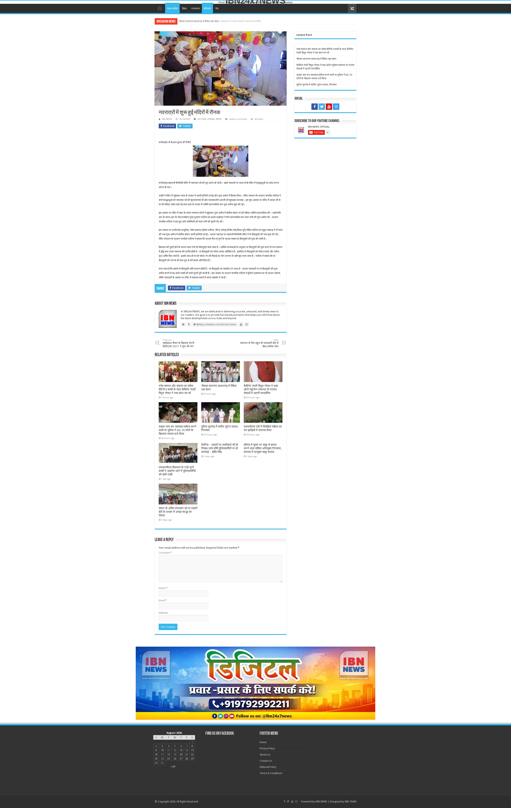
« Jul (172, 766)
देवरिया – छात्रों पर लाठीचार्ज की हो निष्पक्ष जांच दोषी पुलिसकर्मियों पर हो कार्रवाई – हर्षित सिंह (219, 448)
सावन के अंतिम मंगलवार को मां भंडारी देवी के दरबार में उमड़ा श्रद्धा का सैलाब (178, 511)
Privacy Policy (267, 748)
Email (163, 600)
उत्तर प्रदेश (172, 8)
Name (163, 588)
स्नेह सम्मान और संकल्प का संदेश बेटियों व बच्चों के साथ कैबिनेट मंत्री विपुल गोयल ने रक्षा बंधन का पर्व (177, 389)
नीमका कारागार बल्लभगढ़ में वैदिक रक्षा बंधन (316, 58)
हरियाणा (207, 8)
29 (192, 758)
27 (181, 758)
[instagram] (336, 106)
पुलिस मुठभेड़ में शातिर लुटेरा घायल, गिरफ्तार (316, 84)
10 (162, 750)
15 (192, 750)
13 (181, 750)
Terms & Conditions (271, 773)
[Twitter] (322, 106)
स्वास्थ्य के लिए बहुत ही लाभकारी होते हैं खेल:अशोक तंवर (259, 343)
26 (174, 758)
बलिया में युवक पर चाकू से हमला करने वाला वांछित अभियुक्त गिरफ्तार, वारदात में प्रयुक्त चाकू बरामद (263, 448)
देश (216, 8)
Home (160, 8)
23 (156, 758)
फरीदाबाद (211, 119)
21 (186, 754)
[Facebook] (314, 106)
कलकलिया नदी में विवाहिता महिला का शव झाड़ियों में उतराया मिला (263, 428)
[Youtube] (329, 106)
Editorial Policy (268, 766)
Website (163, 612)
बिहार (184, 8)
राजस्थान (195, 8)
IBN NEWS (167, 119)
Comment (165, 552)
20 (181, 754)
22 (192, 754)
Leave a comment (238, 119)
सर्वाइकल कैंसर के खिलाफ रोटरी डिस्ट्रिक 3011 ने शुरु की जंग (178, 343)
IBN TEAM (350, 801)
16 (156, 754)
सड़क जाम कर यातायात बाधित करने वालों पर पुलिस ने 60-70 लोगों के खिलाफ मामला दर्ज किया (177, 430)
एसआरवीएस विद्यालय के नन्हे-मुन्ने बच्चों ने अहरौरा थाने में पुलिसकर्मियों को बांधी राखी (177, 471)
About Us (265, 754)
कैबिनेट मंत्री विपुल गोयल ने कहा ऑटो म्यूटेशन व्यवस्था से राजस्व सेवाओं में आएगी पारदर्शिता (220, 21)
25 (168, 758)
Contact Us (266, 760)
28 (186, 758)
